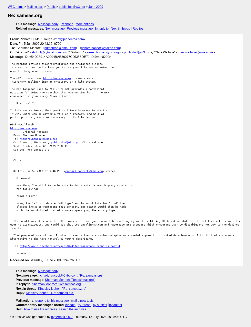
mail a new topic (82, 300)
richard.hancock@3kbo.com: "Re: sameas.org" (70, 275)
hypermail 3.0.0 (62, 317)
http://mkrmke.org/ (57, 78)
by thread (84, 305)
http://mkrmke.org (23, 128)
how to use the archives (40, 309)
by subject (100, 305)
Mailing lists (35, 6)
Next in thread (120, 28)
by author (115, 305)
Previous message (80, 28)
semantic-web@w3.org (103, 52)
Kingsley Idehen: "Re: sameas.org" (62, 288)
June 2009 (95, 6)
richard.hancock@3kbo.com (100, 48)
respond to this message (52, 300)
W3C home (16, 6)
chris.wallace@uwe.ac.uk (195, 52)
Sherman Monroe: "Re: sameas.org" (70, 279)
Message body (48, 24)
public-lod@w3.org (72, 6)
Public (51, 6)
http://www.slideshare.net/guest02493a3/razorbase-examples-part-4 (70, 246)
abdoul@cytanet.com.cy (48, 52)
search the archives (72, 309)
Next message (55, 28)
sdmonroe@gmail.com (60, 48)
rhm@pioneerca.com (69, 39)
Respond (67, 24)
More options (85, 24)
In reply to (102, 28)
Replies (138, 28)
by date (70, 305)
